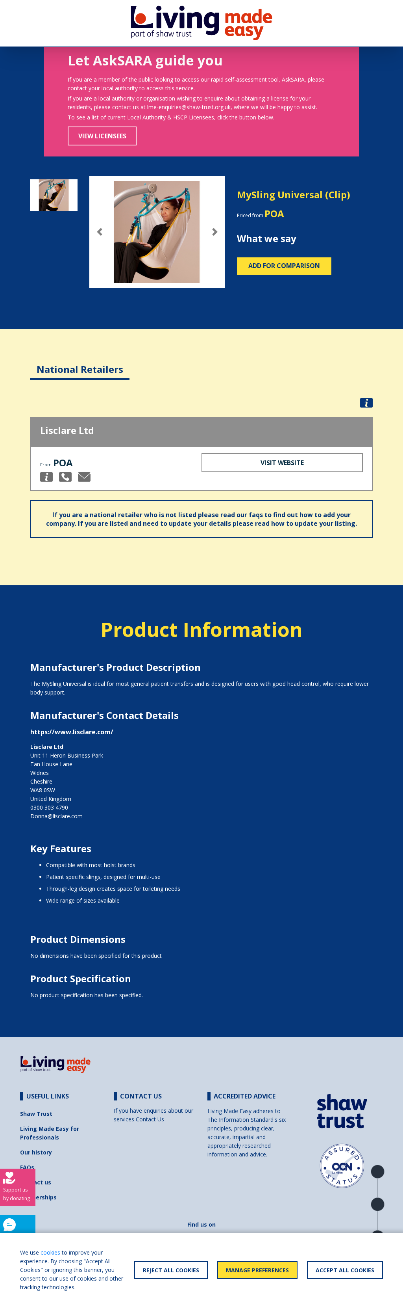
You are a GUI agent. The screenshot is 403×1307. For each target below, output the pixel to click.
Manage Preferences (257, 1270)
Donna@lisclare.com (56, 816)
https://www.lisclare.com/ (71, 732)
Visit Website (282, 462)
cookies (50, 1252)
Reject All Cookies (171, 1270)
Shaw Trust (36, 1113)
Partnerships (38, 1197)
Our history (36, 1152)
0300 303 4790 (49, 807)
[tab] (79, 363)
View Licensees (102, 136)
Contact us (35, 1182)
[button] (99, 232)
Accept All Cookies (345, 1270)
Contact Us (150, 1119)
